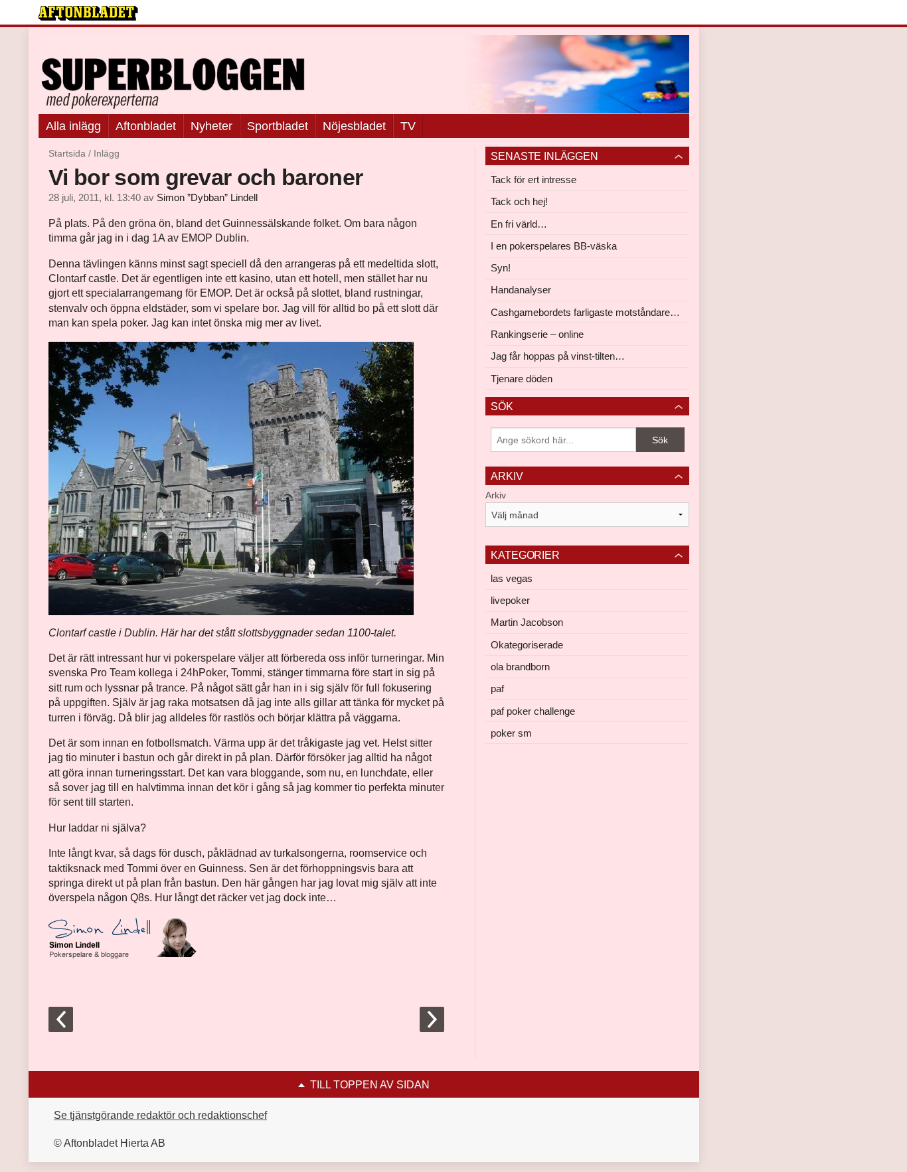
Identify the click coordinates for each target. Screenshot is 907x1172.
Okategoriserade (527, 644)
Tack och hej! (519, 201)
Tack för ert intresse (533, 179)
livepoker (510, 600)
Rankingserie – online (537, 334)
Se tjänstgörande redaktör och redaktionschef (160, 1115)
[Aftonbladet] (88, 13)
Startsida (67, 153)
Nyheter (211, 126)
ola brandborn (520, 666)
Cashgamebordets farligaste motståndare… (585, 312)
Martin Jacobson (527, 622)
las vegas (512, 578)
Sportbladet (277, 126)
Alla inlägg (73, 126)
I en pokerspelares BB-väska (554, 246)
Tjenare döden (521, 378)
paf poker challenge (533, 711)
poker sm (511, 733)
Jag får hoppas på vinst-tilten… (558, 356)
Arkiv (495, 495)
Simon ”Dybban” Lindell (207, 197)
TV (408, 126)
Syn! (501, 267)
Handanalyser (521, 289)
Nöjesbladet (354, 126)
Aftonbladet (146, 126)
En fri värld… (519, 224)
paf (497, 688)
